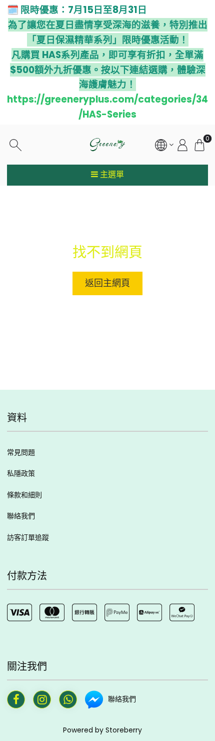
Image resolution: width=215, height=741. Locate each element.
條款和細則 (24, 495)
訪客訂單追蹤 (28, 537)
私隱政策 (21, 473)
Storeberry (124, 730)
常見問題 (21, 452)
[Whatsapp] (68, 699)
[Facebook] (16, 699)
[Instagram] (42, 699)
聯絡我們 (21, 516)
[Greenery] (107, 145)
